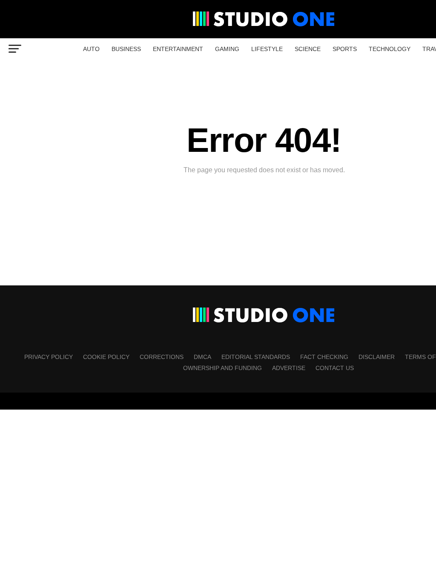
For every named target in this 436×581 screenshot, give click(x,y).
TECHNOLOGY (389, 49)
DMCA (202, 356)
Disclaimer (377, 356)
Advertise (288, 368)
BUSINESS (126, 49)
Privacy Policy (48, 356)
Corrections (162, 356)
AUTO (91, 49)
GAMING (227, 49)
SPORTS (345, 49)
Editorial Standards (255, 356)
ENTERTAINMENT (178, 49)
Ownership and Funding (222, 368)
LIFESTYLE (267, 49)
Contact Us (335, 368)
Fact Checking (324, 356)
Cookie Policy (106, 356)
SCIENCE (308, 49)
